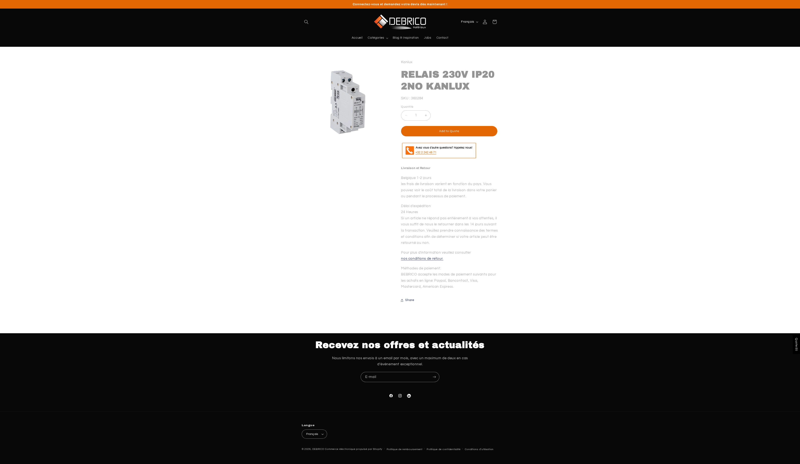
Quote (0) (796, 344)
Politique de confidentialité (444, 449)
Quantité (407, 106)
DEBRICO (318, 449)
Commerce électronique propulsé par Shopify (353, 449)
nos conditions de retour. (422, 258)
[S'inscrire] (434, 377)
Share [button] (409, 300)
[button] (306, 22)
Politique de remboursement (404, 449)
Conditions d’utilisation (479, 449)
